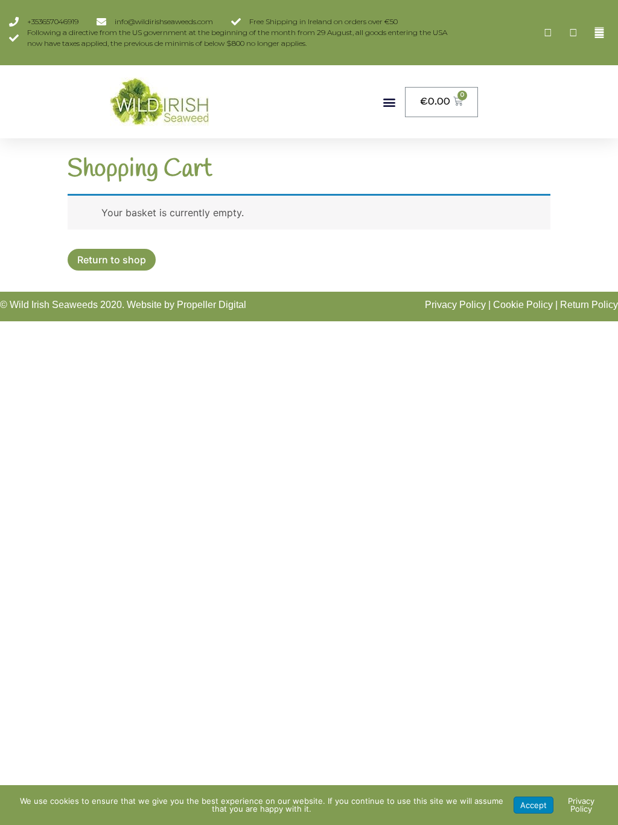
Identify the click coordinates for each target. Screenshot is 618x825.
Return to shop (111, 260)
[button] (389, 102)
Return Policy (589, 305)
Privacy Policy (455, 305)
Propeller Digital (211, 305)
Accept (533, 805)
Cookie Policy (523, 305)
